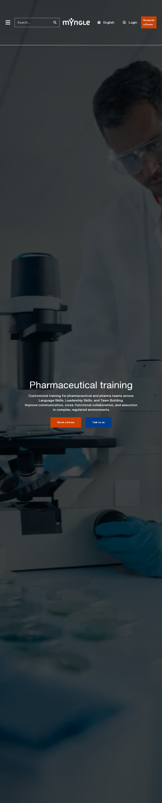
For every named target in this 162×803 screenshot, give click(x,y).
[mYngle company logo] (76, 22)
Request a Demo (148, 22)
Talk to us (98, 422)
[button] (106, 22)
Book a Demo (65, 422)
